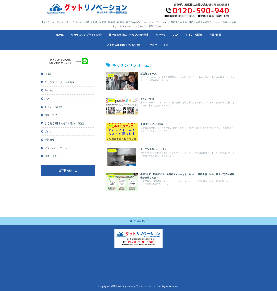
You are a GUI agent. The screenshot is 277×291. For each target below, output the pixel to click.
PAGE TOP (139, 220)
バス (47, 98)
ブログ (48, 131)
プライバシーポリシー (57, 147)
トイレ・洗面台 (53, 106)
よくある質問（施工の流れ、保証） (64, 123)
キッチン (49, 90)
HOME (48, 74)
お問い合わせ (52, 156)
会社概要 (49, 139)
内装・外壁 (50, 114)
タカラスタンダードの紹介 (59, 82)
